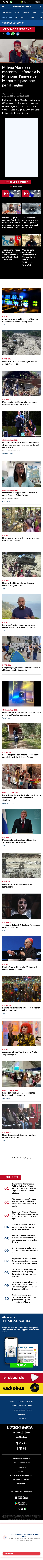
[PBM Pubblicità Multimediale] (21, 1448)
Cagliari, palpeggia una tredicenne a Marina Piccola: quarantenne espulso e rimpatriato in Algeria (24, 1298)
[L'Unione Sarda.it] (21, 6)
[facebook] (7, 2)
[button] (3, 33)
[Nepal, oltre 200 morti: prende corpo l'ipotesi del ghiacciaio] (21, 564)
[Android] (21, 1503)
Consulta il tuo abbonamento (21, 1402)
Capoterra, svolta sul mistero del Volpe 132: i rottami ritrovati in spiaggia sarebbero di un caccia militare (25, 1285)
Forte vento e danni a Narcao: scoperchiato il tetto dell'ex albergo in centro (21, 713)
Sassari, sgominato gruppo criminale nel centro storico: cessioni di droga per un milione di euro (25, 1238)
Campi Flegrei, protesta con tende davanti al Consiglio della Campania (21, 668)
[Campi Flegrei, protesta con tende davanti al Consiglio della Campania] (21, 649)
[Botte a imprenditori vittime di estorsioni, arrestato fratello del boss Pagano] (21, 736)
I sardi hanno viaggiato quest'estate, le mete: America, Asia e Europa (19, 493)
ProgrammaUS (7, 12)
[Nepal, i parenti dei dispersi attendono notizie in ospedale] (21, 1116)
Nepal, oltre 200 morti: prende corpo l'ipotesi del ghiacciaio (18, 584)
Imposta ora (10, 1553)
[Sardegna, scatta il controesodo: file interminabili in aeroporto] (21, 1074)
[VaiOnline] (21, 1444)
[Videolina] (21, 1378)
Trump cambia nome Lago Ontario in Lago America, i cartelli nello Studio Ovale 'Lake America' (11, 255)
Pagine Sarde (21, 1418)
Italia (34, 12)
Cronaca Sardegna (17, 29)
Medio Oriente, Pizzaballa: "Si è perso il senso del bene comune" (19, 968)
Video (17, 12)
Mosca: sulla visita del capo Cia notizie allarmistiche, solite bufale (19, 841)
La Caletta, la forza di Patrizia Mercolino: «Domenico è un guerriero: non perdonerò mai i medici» (20, 445)
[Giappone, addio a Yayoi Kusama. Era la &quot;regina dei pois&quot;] (21, 1033)
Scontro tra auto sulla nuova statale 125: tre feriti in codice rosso (25, 1250)
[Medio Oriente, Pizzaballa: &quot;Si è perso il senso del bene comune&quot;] (21, 948)
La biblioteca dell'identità (22, 1410)
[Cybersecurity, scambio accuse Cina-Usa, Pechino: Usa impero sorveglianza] (21, 300)
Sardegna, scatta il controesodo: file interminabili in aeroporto (18, 1094)
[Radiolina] (21, 1388)
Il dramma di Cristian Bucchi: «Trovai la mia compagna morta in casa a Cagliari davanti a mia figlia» (25, 1215)
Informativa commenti (21, 1479)
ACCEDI (38, 2)
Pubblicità (22, 1467)
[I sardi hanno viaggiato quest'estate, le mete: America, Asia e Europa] (21, 474)
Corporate (21, 1483)
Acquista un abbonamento (21, 1406)
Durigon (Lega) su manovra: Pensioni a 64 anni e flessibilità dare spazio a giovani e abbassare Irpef (11, 222)
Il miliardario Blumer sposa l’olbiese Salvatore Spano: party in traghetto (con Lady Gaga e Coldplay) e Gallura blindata (24, 1188)
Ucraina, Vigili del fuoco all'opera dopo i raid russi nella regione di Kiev (19, 403)
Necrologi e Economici (21, 1463)
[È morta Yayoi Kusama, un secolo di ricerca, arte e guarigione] (21, 989)
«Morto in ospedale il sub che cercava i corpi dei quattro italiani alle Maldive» (24, 1227)
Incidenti (30, 17)
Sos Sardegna (19, 17)
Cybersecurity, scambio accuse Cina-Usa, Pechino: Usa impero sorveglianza (20, 320)
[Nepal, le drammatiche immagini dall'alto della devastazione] (21, 343)
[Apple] (21, 1497)
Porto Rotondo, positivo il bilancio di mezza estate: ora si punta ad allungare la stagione (21, 797)
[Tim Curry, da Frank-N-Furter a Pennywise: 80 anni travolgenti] (21, 906)
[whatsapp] (11, 2)
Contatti (21, 1471)
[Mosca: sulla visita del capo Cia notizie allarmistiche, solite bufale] (21, 821)
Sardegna (26, 12)
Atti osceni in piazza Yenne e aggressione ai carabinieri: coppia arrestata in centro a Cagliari (24, 1202)
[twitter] (4, 2)
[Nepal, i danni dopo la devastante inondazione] (21, 865)
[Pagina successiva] (13, 1157)
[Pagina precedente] (30, 1157)
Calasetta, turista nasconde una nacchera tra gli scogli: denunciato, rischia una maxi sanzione (24, 1272)
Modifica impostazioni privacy (21, 1475)
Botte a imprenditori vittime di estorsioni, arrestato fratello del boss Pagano (20, 755)
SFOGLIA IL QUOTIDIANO (12, 23)
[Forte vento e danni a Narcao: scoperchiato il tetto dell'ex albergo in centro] (21, 693)
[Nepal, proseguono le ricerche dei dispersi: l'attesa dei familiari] (21, 519)
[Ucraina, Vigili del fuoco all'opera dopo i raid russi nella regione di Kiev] (21, 383)
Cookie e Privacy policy (21, 1459)
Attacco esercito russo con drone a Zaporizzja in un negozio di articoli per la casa (30, 222)
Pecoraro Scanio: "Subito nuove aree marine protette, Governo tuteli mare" (19, 626)
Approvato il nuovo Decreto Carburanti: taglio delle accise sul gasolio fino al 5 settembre (24, 1261)
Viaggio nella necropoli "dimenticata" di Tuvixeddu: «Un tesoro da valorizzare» (29, 256)
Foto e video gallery (17, 182)
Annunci (21, 1414)
